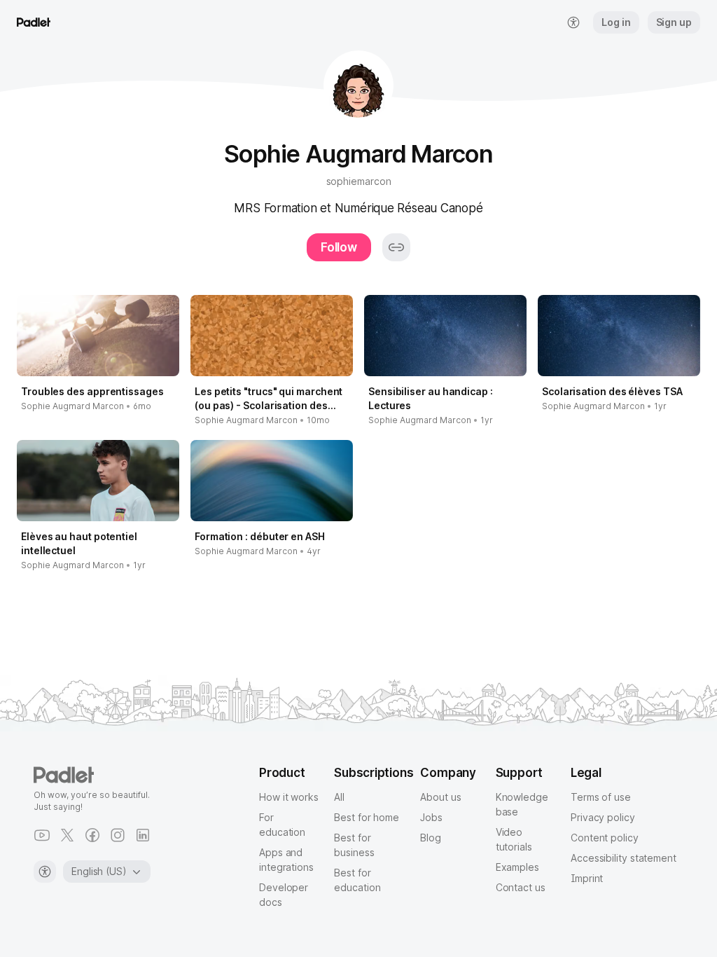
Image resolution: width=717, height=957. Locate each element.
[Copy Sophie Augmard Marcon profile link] (396, 247)
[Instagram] (117, 835)
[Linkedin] (142, 835)
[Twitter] (67, 835)
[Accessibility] (45, 871)
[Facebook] (92, 835)
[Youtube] (42, 835)
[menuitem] (573, 22)
